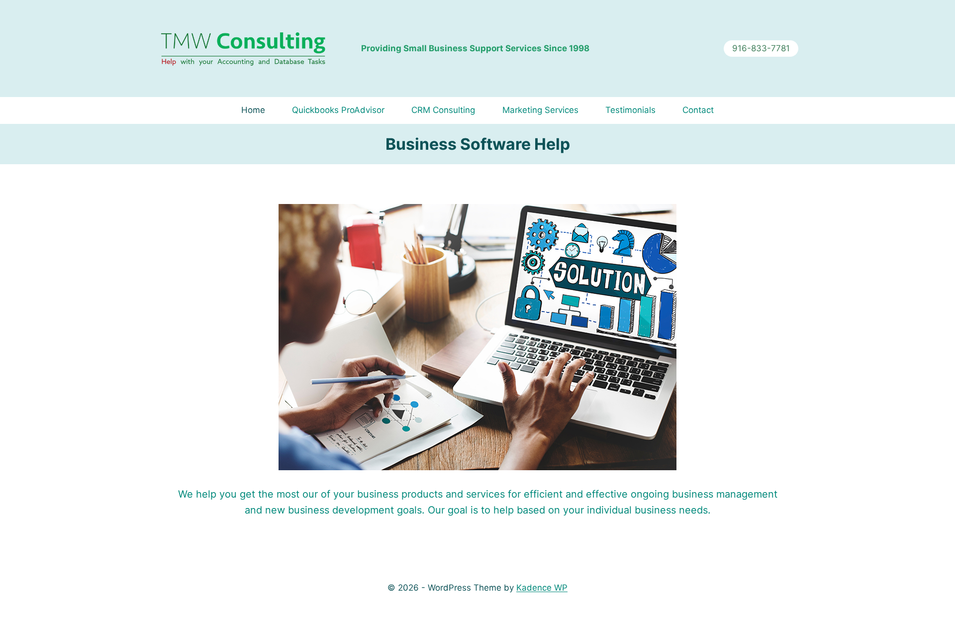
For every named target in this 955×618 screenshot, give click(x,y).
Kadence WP (542, 588)
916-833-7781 (761, 48)
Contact (698, 110)
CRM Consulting (443, 110)
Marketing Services (540, 110)
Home (253, 110)
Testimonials (630, 110)
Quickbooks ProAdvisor (338, 110)
